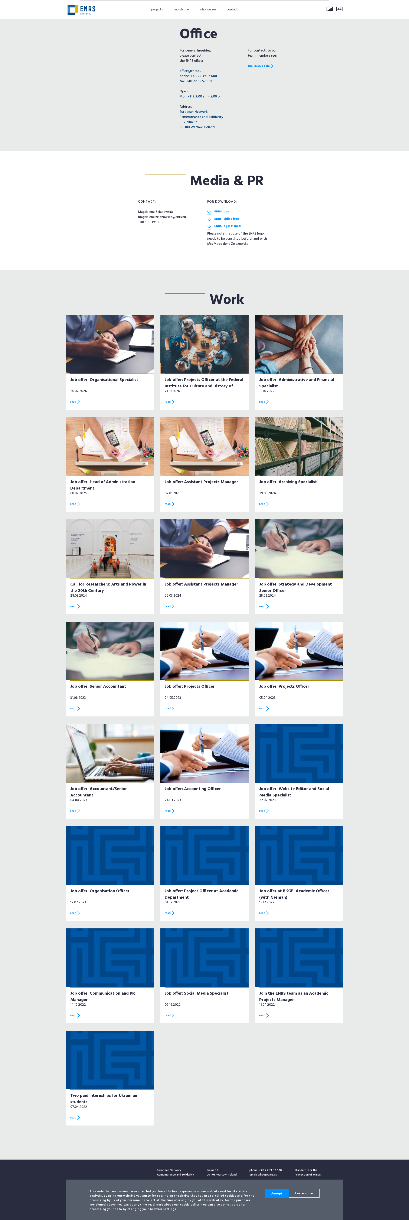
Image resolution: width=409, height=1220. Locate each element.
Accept (276, 1193)
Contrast (330, 9)
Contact (232, 9)
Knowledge (181, 9)
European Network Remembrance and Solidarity (81, 10)
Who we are (208, 9)
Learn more (304, 1193)
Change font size (339, 9)
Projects (157, 9)
